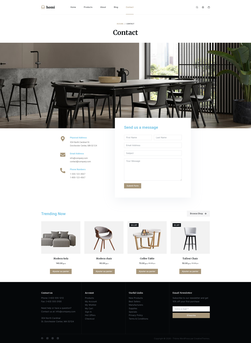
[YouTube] (58, 338)
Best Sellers (134, 301)
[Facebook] (42, 338)
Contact (130, 7)
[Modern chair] (104, 237)
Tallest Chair (190, 258)
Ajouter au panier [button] (61, 271)
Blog (116, 7)
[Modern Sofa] (60, 237)
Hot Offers (90, 315)
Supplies (133, 308)
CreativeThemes (201, 338)
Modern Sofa (60, 258)
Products (88, 7)
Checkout (90, 318)
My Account (91, 301)
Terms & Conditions (138, 318)
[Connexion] (203, 7)
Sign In (88, 311)
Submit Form (133, 186)
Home (73, 7)
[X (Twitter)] (47, 338)
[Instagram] (53, 338)
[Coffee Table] (147, 237)
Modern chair (104, 258)
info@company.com (65, 311)
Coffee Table (147, 258)
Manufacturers (136, 305)
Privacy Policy (136, 315)
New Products (136, 298)
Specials (133, 311)
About (103, 7)
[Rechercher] (197, 7)
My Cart (89, 308)
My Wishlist (90, 305)
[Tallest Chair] (190, 237)
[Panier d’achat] (209, 7)
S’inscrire (191, 315)
